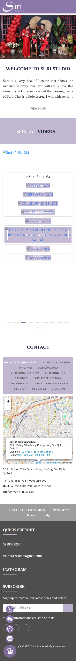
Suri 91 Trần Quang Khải (20, 362)
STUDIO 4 (20, 388)
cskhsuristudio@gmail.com (22, 556)
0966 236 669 (45, 451)
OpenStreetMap (52, 462)
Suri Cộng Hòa (48, 367)
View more (38, 108)
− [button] (8, 407)
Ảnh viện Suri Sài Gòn (21, 492)
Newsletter (61, 510)
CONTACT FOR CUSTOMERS (26, 510)
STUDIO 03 (58, 388)
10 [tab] (38, 327)
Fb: (5, 492)
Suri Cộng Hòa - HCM (25, 373)
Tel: (5, 480)
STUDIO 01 (21, 378)
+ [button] (8, 401)
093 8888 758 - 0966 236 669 (34, 454)
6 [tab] (45, 322)
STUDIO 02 (39, 388)
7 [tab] (52, 322)
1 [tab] (9, 322)
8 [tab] (59, 322)
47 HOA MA (25, 367)
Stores (31, 515)
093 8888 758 (29, 451)
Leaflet (37, 462)
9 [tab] (67, 322)
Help (46, 515)
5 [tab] (38, 322)
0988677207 (11, 544)
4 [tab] (30, 322)
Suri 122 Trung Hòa (56, 362)
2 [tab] (16, 322)
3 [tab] (23, 322)
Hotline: (8, 486)
